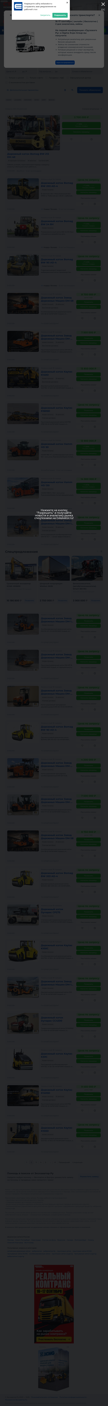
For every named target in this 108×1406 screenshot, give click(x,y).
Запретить (45, 15)
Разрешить (60, 15)
